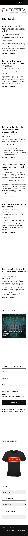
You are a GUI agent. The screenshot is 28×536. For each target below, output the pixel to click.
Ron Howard (4, 142)
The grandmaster (15, 179)
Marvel (23, 39)
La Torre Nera (20, 141)
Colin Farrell (4, 139)
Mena (20, 72)
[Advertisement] (14, 106)
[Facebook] (17, 2)
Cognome (5, 378)
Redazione (16, 34)
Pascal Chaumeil (15, 177)
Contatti (13, 530)
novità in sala (7, 177)
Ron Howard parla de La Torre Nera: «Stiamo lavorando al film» (12, 129)
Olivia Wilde (14, 214)
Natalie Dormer (17, 281)
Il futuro (19, 175)
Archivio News (6, 35)
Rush (11, 40)
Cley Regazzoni (19, 280)
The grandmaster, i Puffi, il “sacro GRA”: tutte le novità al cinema (14, 167)
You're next (4, 182)
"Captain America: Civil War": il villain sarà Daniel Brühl (13, 28)
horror (19, 139)
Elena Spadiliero (17, 68)
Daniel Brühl (13, 39)
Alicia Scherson (14, 174)
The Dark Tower (5, 144)
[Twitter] (19, 2)
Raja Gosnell (22, 177)
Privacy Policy (21, 534)
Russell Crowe (14, 142)
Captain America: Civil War (17, 37)
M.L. (15, 172)
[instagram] (22, 2)
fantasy (15, 139)
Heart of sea (12, 72)
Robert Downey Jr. (6, 40)
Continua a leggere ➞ (8, 53)
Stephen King (21, 142)
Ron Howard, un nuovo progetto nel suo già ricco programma (13, 63)
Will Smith (11, 144)
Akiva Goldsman (7, 138)
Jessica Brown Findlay (11, 141)
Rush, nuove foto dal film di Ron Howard (14, 205)
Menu (2, 2)
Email (3, 385)
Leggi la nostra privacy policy (10, 391)
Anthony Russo (6, 37)
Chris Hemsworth (6, 39)
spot (23, 284)
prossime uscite (9, 284)
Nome (4, 372)
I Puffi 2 (14, 175)
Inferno (17, 72)
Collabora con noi (20, 530)
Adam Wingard (6, 174)
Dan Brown (5, 72)
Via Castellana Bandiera (11, 180)
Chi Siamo (7, 530)
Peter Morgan (14, 283)
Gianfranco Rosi (9, 175)
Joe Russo (18, 39)
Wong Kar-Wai (21, 180)
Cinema (20, 172)
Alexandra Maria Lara (8, 213)
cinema (21, 138)
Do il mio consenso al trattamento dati (13, 397)
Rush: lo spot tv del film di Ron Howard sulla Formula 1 (14, 271)
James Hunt (10, 281)
